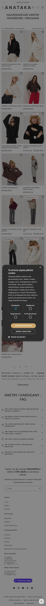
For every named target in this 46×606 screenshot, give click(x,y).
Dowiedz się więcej (20, 300)
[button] (17, 337)
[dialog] (23, 303)
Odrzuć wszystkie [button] (23, 331)
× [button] (40, 267)
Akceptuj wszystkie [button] (23, 326)
